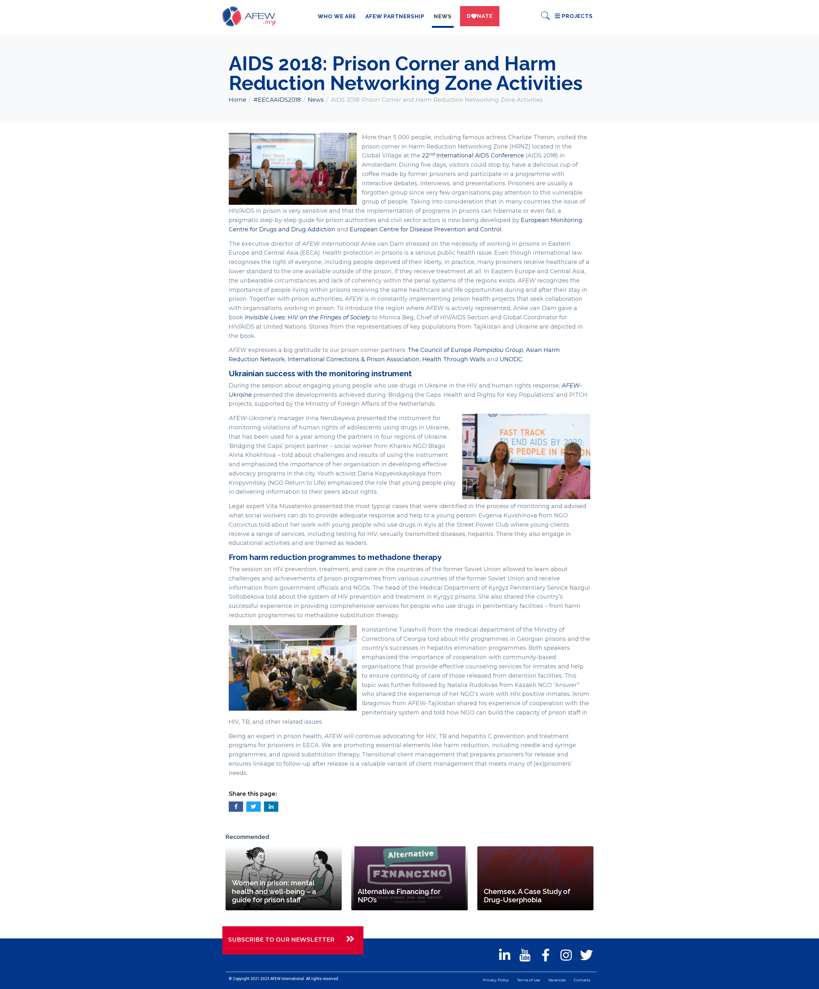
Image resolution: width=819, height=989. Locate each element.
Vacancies (557, 979)
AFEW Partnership (395, 16)
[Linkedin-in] (504, 955)
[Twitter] (586, 955)
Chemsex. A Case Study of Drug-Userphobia (527, 895)
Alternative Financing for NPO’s (399, 895)
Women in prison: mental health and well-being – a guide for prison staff (274, 891)
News (443, 16)
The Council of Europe (465, 350)
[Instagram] (566, 955)
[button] (236, 807)
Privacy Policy (496, 979)
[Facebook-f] (545, 955)
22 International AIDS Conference (473, 155)
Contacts (582, 979)
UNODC (511, 359)
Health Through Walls (453, 359)
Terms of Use (528, 979)
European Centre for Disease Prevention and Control (425, 229)
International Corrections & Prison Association (353, 359)
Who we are (337, 16)
